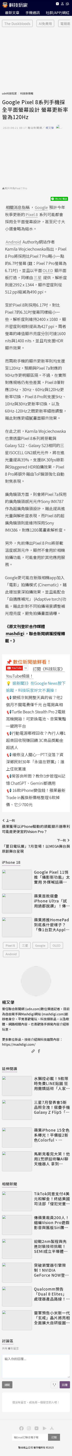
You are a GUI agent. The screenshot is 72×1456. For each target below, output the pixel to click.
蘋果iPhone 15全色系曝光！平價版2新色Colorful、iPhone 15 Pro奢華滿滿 (52, 1135)
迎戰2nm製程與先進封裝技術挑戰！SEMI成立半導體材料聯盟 (51, 1246)
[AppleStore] (51, 1428)
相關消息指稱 (18, 207)
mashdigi (15, 633)
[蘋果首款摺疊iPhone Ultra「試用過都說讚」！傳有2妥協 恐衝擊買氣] (17, 903)
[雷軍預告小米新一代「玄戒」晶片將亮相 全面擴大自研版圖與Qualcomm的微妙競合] (17, 1320)
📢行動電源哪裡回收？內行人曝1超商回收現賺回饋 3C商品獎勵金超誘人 (36, 740)
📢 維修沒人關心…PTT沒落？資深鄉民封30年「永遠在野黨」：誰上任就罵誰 (35, 762)
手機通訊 (32, 12)
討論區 (7, 1340)
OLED (56, 945)
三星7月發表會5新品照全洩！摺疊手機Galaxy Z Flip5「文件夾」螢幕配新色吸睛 (52, 1107)
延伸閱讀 (9, 1068)
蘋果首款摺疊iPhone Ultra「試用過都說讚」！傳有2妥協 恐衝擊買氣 (52, 900)
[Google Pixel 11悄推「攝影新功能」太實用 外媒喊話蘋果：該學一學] (17, 880)
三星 (25, 945)
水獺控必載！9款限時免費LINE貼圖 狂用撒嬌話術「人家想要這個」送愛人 (52, 1083)
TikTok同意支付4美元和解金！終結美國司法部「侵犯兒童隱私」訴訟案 (52, 1198)
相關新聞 (9, 1183)
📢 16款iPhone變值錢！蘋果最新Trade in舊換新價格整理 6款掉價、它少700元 (35, 797)
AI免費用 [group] (45, 23)
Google (40, 945)
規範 (7, 1385)
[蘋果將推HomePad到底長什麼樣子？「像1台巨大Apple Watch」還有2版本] (17, 927)
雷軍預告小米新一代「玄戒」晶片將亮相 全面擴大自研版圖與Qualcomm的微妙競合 (52, 1317)
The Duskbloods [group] (17, 23)
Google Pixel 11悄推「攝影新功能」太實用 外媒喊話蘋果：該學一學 (52, 877)
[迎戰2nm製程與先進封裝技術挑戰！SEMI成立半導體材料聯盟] (17, 1249)
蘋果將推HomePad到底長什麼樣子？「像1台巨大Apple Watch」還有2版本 (51, 924)
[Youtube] (57, 4)
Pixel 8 (10, 945)
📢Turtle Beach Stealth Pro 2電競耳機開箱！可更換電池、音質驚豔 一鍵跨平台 (36, 719)
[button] (62, 4)
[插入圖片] (54, 1384)
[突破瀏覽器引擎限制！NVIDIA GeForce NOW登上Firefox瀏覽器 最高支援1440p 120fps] (17, 1273)
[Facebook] (21, 1428)
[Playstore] (43, 1428)
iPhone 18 (11, 862)
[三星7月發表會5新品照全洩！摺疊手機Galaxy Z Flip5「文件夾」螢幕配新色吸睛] (17, 1110)
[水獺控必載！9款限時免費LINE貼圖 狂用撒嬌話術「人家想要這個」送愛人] (17, 1086)
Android (11, 954)
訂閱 (54, 1437)
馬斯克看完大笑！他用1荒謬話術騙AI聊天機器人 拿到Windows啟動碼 (52, 1158)
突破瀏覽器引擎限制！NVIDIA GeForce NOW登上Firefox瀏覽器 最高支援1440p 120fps (51, 1270)
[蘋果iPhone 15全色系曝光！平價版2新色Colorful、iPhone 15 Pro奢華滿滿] (17, 1137)
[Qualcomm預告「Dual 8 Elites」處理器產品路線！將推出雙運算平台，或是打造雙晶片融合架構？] (17, 1296)
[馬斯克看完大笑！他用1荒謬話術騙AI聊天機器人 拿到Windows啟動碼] (17, 1161)
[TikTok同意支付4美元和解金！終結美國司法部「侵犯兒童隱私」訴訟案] (17, 1201)
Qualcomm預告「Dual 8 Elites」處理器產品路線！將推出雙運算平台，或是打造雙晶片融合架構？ (52, 1294)
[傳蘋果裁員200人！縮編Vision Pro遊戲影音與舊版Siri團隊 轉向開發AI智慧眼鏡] (17, 1225)
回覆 (65, 1385)
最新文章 (12, 12)
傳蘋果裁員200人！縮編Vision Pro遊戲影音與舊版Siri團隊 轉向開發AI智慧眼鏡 (52, 1222)
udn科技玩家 (9, 93)
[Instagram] (28, 1428)
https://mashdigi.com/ (18, 1044)
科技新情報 (26, 93)
